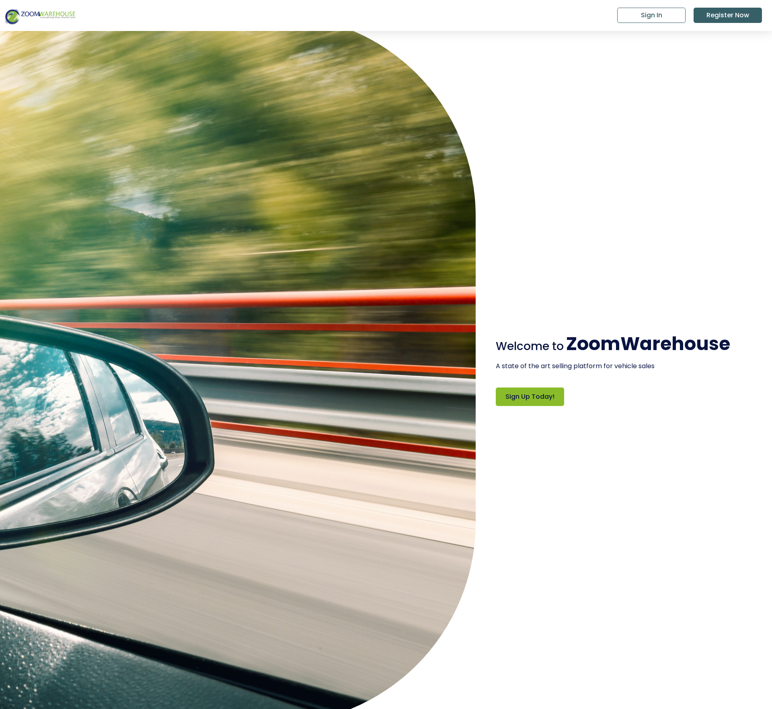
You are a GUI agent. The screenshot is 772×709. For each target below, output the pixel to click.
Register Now (727, 15)
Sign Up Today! (529, 396)
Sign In (651, 15)
